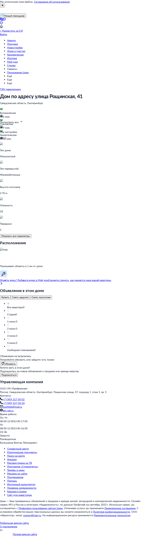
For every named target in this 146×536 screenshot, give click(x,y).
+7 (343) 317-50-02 (14, 399)
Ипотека (12, 58)
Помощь (12, 480)
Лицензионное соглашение (119, 508)
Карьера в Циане (17, 491)
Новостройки (15, 47)
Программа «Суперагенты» (22, 466)
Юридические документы (22, 452)
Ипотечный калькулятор (21, 484)
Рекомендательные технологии (112, 515)
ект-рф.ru (8, 410)
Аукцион (12, 459)
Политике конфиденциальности (111, 511)
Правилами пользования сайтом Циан (41, 508)
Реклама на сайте (17, 473)
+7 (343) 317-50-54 (14, 403)
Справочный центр (18, 448)
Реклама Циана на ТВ (19, 463)
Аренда (11, 40)
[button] (76, 307)
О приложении (8, 526)
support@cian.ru (32, 515)
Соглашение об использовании (52, 1)
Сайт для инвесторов (19, 495)
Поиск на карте (16, 455)
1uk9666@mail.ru (12, 406)
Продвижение (15, 477)
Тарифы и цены (16, 470)
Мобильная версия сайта (14, 523)
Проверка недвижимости (21, 488)
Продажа (12, 44)
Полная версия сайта (25, 534)
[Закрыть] (2, 5)
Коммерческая (15, 54)
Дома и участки (16, 51)
